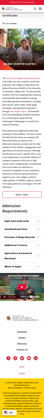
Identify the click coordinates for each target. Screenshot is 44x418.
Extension (22, 331)
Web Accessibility (15, 388)
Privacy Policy (30, 388)
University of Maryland (22, 2)
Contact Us (22, 349)
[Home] (12, 8)
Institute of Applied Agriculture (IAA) (22, 78)
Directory (22, 343)
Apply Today (22, 194)
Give (22, 366)
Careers (22, 337)
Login (22, 373)
